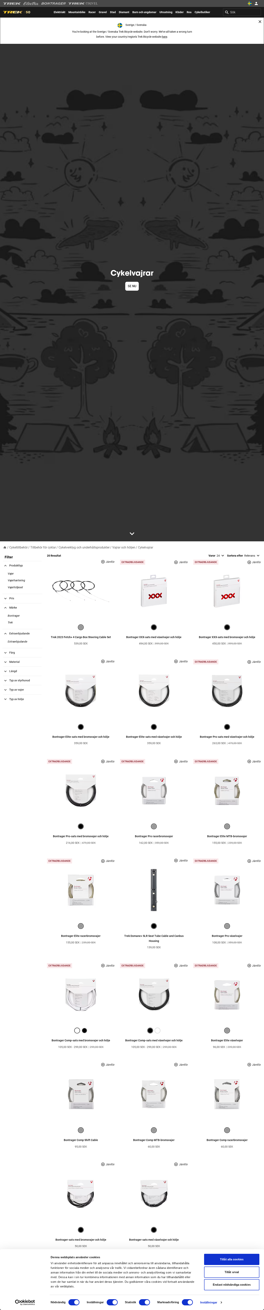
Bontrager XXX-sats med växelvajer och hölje (153, 637)
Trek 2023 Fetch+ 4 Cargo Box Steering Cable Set (81, 637)
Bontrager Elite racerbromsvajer (80, 935)
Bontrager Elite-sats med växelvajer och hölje (154, 736)
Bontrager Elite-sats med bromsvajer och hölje (80, 736)
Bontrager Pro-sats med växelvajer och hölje (227, 736)
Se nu (132, 286)
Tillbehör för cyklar (43, 547)
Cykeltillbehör (18, 547)
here (164, 36)
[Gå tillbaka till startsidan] (5, 547)
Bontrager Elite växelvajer (227, 1040)
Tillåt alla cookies (232, 1259)
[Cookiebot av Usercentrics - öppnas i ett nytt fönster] (25, 1302)
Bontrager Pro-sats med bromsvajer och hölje (81, 836)
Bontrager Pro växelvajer (227, 935)
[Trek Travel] (83, 3)
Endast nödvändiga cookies (232, 1284)
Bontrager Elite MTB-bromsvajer (227, 836)
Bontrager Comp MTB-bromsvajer (154, 1140)
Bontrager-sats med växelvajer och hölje (154, 1239)
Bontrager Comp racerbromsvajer (227, 1140)
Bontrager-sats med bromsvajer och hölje (80, 1239)
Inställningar (208, 1302)
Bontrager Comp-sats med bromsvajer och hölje (81, 1040)
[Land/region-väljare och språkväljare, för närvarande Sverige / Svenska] (250, 3)
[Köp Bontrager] (53, 3)
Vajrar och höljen (123, 547)
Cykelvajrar (145, 547)
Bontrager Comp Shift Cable (81, 1140)
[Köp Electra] (31, 3)
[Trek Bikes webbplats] (12, 4)
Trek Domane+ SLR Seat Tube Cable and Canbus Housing (154, 938)
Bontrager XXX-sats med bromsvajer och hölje (227, 637)
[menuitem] (59, 12)
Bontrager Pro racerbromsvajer (154, 836)
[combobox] (242, 12)
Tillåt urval (232, 1272)
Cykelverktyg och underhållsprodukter (84, 547)
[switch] (112, 1302)
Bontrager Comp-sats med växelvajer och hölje (154, 1040)
